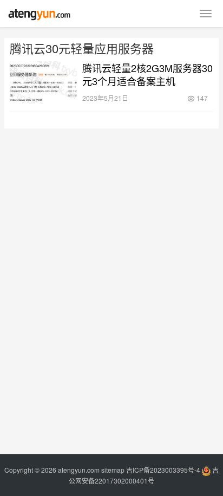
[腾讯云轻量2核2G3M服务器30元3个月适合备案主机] (43, 82)
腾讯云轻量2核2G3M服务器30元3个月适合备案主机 (147, 74)
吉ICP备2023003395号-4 (163, 469)
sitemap (112, 469)
